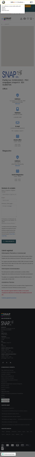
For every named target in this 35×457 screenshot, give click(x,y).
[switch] (31, 2)
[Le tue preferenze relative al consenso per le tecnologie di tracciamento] (8, 454)
